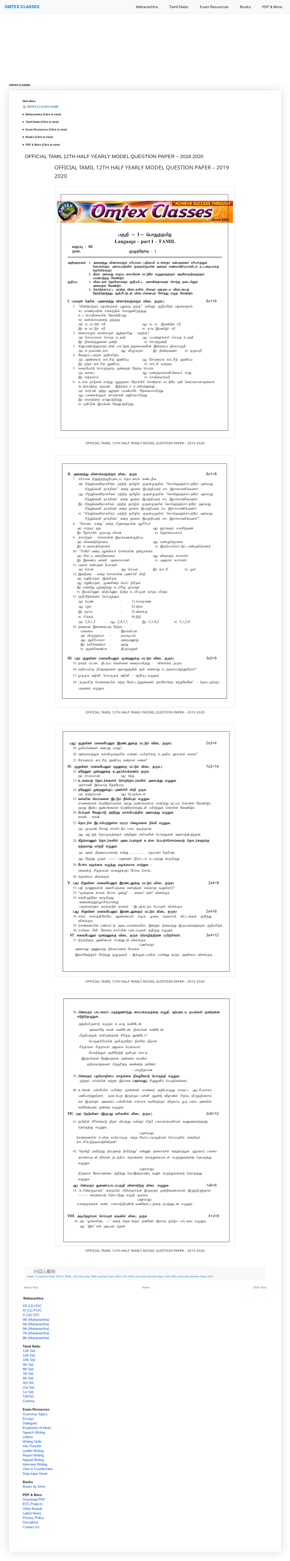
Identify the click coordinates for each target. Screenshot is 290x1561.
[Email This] (36, 1271)
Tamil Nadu (178, 7)
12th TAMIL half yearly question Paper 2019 (189, 1276)
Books (245, 7)
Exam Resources (214, 7)
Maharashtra (147, 7)
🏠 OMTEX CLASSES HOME (41, 106)
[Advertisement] (145, 45)
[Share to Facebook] (49, 1271)
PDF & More (272, 7)
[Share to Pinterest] (53, 1271)
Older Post (259, 1287)
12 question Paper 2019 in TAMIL (53, 1276)
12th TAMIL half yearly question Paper (143, 1276)
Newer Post (31, 1287)
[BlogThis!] (40, 1271)
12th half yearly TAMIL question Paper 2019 (97, 1276)
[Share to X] (44, 1271)
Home (146, 1287)
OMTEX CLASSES (22, 6)
